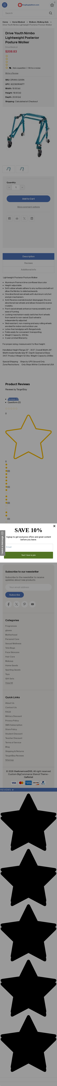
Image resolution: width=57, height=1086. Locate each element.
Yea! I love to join (28, 555)
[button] (2, 543)
